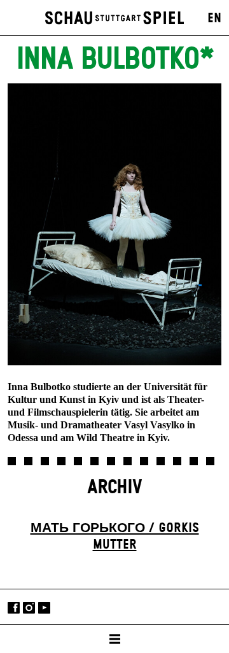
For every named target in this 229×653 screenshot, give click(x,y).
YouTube (44, 608)
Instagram (29, 608)
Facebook (14, 608)
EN (214, 18)
